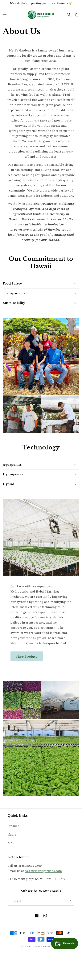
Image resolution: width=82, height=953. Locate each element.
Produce (13, 826)
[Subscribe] (70, 901)
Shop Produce (26, 656)
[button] (5, 14)
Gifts (11, 843)
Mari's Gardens (35, 946)
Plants (12, 834)
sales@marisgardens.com (43, 871)
